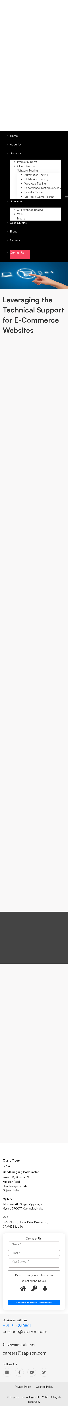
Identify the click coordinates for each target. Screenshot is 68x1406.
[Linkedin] (7, 1372)
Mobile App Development (20, 1036)
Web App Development (19, 1031)
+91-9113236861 (17, 1325)
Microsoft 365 (13, 1041)
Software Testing (15, 1008)
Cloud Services (14, 1027)
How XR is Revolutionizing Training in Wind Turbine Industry (34, 1067)
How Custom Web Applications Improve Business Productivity (32, 1112)
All (6, 1003)
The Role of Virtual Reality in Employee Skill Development (35, 1082)
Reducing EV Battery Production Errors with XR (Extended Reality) (35, 1126)
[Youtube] (31, 1372)
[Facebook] (19, 1372)
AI (6, 1022)
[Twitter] (44, 1372)
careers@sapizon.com (24, 1353)
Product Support (14, 1013)
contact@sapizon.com (25, 1331)
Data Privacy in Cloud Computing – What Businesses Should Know (34, 1097)
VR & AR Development (18, 1017)
